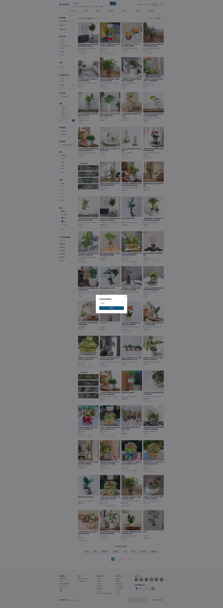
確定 (111, 308)
